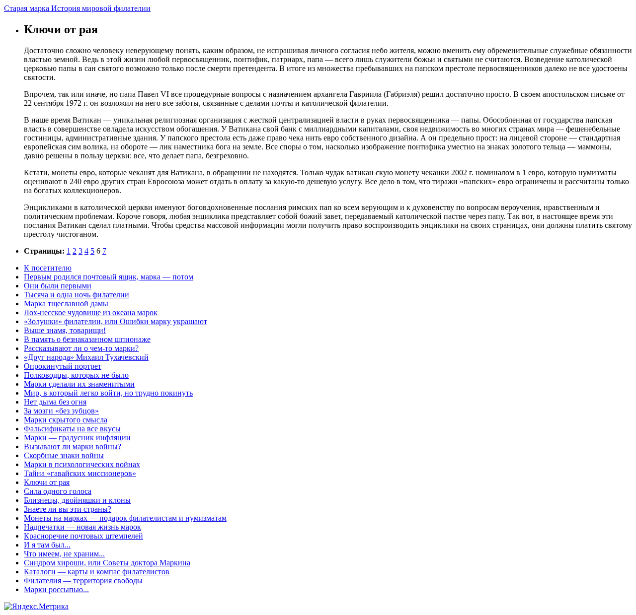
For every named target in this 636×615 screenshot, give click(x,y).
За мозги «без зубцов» (61, 411)
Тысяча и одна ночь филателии (76, 294)
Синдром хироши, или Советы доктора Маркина (107, 562)
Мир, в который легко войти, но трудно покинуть (108, 393)
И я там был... (47, 545)
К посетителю (48, 268)
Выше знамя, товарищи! (65, 330)
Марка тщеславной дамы (66, 303)
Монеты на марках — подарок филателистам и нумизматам (125, 518)
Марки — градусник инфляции (77, 437)
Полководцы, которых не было (76, 375)
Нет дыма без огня (55, 402)
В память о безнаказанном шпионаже (87, 339)
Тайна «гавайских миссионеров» (80, 473)
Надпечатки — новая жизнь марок (82, 527)
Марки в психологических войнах (82, 464)
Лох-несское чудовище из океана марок (91, 312)
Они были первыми (57, 285)
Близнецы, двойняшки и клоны (77, 500)
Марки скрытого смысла (65, 419)
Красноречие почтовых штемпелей (83, 536)
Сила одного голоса (57, 491)
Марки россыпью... (56, 589)
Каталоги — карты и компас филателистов (96, 571)
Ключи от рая (47, 482)
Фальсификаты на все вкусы (72, 428)
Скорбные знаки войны (64, 455)
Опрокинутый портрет (62, 366)
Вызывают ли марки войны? (72, 446)
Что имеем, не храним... (64, 553)
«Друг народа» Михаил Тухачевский (86, 357)
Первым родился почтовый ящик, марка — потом (108, 277)
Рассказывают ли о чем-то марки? (81, 348)
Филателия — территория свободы (83, 580)
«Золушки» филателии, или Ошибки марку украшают (115, 321)
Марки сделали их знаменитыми (79, 384)
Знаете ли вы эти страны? (67, 509)
